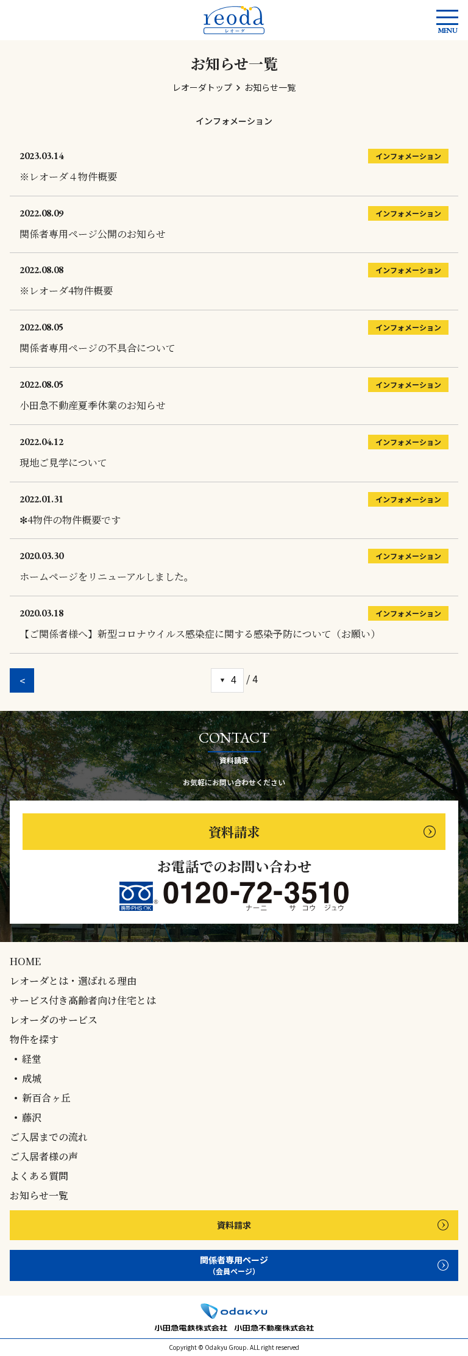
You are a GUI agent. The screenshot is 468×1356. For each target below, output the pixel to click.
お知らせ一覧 (39, 1196)
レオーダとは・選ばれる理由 (73, 981)
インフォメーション (234, 121)
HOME (25, 961)
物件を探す (34, 1039)
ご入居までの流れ (49, 1137)
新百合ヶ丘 (46, 1098)
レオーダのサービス (54, 1020)
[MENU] (447, 17)
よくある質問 (39, 1176)
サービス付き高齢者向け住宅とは (83, 1000)
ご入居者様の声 (44, 1157)
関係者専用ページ (234, 1265)
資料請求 (234, 831)
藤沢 (31, 1117)
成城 (31, 1078)
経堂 (31, 1059)
